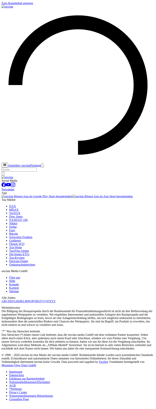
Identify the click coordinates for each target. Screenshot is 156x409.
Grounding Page (19, 399)
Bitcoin (13, 233)
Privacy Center (18, 392)
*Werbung (15, 389)
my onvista (23, 165)
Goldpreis (15, 240)
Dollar (13, 226)
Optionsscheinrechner (22, 264)
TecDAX (14, 213)
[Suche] (42, 166)
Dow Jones (16, 216)
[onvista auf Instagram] (13, 186)
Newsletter (8, 189)
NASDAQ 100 (18, 220)
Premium (35, 165)
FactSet (103, 361)
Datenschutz (16, 375)
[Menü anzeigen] (5, 165)
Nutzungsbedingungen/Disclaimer (29, 382)
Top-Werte (15, 247)
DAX (12, 206)
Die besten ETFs (19, 254)
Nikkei (13, 223)
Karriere (14, 287)
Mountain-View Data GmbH (19, 365)
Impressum (15, 371)
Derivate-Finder (18, 261)
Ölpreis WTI (16, 244)
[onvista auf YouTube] (8, 186)
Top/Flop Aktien (19, 250)
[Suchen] (3, 174)
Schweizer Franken (20, 237)
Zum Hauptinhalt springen (17, 3)
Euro (12, 230)
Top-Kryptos (17, 257)
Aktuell (12, 165)
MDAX (14, 209)
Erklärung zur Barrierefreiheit (27, 378)
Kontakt (14, 284)
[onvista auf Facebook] (4, 186)
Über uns (14, 277)
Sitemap (14, 291)
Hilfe (12, 281)
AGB (12, 385)
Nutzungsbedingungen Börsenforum (31, 395)
